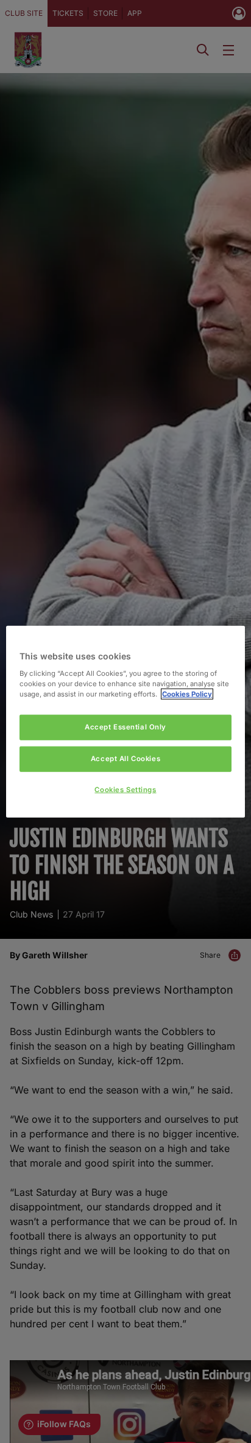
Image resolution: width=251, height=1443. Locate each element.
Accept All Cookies (125, 758)
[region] (125, 722)
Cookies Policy (187, 693)
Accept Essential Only (125, 727)
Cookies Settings (125, 789)
